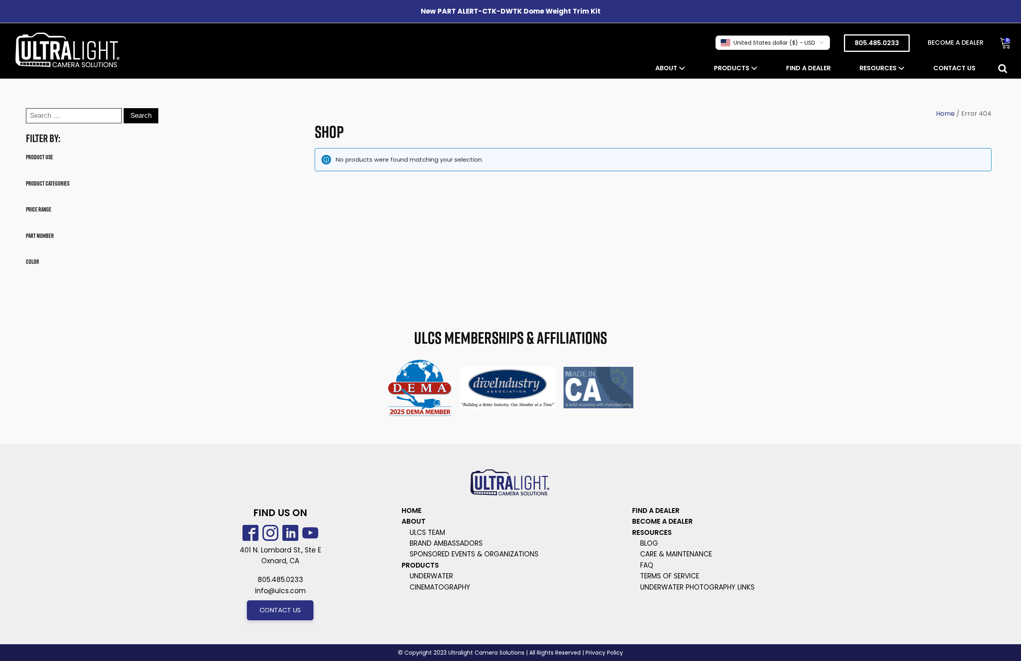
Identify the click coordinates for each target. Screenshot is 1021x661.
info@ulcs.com (280, 591)
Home (945, 113)
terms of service (669, 576)
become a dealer (662, 521)
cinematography (440, 587)
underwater (431, 576)
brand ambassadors (446, 543)
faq (646, 565)
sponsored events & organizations (474, 554)
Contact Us (954, 68)
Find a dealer (808, 68)
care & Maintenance (676, 554)
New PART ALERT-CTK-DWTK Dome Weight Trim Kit (511, 11)
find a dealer (656, 510)
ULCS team (427, 532)
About (667, 68)
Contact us (280, 610)
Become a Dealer (956, 42)
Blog (649, 543)
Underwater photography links (697, 587)
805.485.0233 (877, 42)
